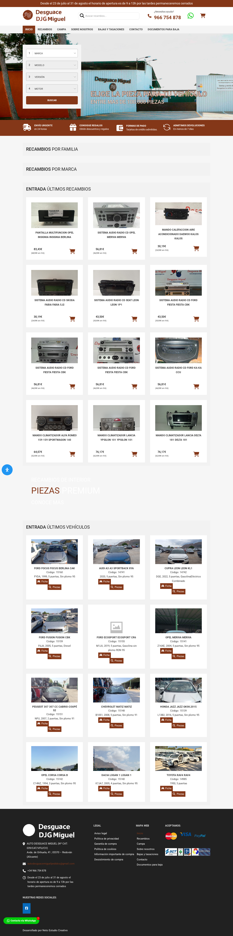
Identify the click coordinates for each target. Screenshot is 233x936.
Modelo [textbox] (39, 65)
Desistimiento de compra (108, 859)
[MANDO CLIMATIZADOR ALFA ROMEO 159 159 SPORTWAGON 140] (54, 422)
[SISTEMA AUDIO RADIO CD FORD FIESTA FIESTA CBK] (178, 287)
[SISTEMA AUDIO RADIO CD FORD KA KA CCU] (178, 351)
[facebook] (27, 908)
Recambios (45, 29)
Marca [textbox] (39, 53)
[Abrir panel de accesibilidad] (7, 469)
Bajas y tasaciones (111, 29)
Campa (61, 29)
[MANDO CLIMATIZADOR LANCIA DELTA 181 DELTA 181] (178, 422)
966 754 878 (167, 17)
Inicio (29, 29)
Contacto (136, 29)
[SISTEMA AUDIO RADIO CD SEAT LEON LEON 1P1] (116, 287)
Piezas (56, 587)
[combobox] (52, 53)
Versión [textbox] (40, 77)
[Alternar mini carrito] (202, 16)
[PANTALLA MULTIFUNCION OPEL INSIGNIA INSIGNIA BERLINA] (54, 219)
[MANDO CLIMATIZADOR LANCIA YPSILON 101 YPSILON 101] (116, 422)
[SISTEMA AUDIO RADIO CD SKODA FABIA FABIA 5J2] (54, 287)
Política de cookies (105, 849)
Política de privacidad (106, 838)
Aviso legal (100, 833)
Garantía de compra (105, 843)
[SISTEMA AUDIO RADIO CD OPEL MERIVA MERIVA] (116, 216)
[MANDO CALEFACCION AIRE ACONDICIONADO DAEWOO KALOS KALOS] (178, 213)
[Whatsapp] (190, 16)
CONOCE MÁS (47, 502)
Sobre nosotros (82, 29)
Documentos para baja (163, 29)
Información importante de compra (114, 854)
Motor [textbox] (39, 88)
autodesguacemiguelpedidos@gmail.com (51, 863)
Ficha (44, 581)
